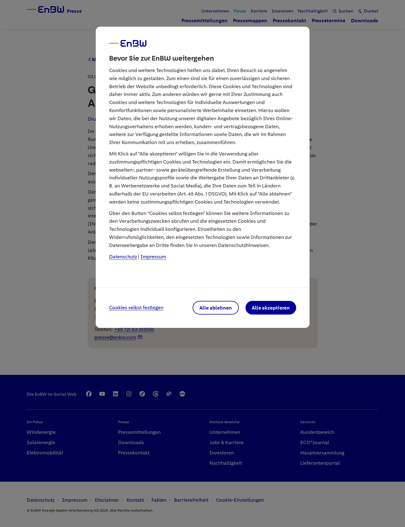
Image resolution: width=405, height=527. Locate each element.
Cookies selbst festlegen (136, 307)
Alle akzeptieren (271, 308)
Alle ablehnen (215, 308)
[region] (203, 263)
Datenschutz (123, 256)
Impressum (153, 256)
